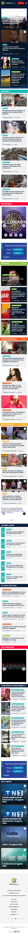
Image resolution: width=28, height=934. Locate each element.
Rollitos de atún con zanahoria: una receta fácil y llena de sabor (14, 466)
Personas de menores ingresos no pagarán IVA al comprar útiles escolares (14, 106)
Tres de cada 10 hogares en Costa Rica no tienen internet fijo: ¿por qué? (14, 616)
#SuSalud (16, 511)
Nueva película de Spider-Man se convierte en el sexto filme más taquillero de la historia (14, 354)
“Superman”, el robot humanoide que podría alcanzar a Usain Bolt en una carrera (14, 708)
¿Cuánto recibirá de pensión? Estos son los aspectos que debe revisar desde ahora (14, 440)
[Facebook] (5, 919)
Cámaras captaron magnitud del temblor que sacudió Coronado (14, 532)
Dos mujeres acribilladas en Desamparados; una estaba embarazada (14, 566)
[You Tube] (15, 919)
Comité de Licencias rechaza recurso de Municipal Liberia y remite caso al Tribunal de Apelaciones (14, 78)
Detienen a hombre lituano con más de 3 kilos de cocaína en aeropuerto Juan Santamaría (14, 133)
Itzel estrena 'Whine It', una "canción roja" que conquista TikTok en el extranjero (14, 381)
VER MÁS (23, 339)
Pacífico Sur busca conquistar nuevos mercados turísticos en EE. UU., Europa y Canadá (14, 604)
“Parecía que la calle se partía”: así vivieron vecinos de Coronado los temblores (14, 543)
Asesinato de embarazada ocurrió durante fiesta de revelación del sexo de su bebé (14, 555)
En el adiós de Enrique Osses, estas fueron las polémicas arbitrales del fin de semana (14, 294)
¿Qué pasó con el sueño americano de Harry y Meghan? (14, 627)
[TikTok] (22, 919)
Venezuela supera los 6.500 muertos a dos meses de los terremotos (14, 160)
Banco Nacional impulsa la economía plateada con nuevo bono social (14, 750)
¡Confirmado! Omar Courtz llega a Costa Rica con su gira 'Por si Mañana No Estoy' (14, 408)
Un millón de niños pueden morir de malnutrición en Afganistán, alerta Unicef (14, 187)
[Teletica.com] (9, 3)
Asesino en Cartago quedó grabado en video (14, 577)
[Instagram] (12, 919)
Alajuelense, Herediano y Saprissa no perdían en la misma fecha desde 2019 (14, 311)
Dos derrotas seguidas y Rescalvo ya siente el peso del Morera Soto (14, 276)
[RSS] (19, 919)
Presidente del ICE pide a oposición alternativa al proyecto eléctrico (14, 43)
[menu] (26, 3)
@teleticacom (5, 508)
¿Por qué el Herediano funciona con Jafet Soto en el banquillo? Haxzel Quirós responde (14, 327)
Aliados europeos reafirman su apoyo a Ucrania (14, 63)
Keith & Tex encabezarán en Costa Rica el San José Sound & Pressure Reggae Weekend (14, 593)
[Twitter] (9, 919)
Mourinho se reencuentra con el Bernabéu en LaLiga (14, 639)
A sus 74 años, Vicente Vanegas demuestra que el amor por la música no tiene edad (14, 694)
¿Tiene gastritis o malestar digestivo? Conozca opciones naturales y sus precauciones (14, 492)
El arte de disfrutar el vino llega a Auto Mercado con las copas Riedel (14, 736)
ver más (23, 263)
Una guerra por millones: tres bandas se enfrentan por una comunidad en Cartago (14, 18)
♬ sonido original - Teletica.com (12, 511)
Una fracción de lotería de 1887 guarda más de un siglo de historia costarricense (14, 722)
